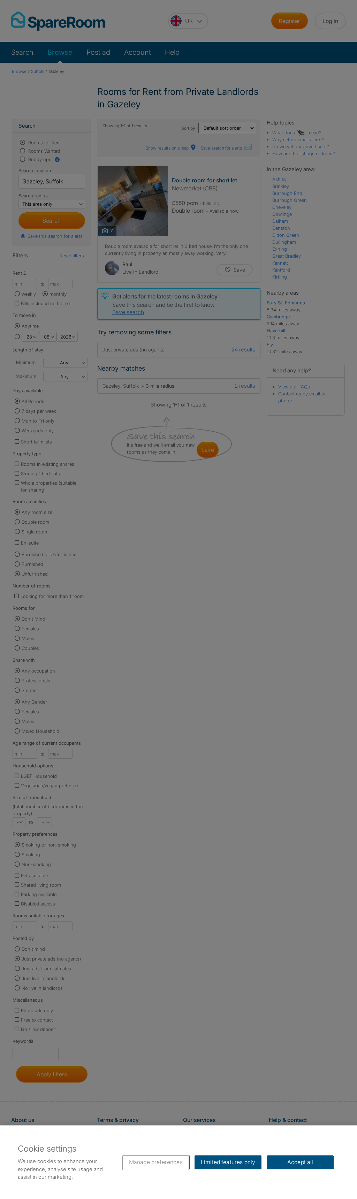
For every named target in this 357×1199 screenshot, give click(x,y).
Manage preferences (156, 1162)
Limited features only (228, 1162)
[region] (178, 1162)
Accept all (300, 1162)
